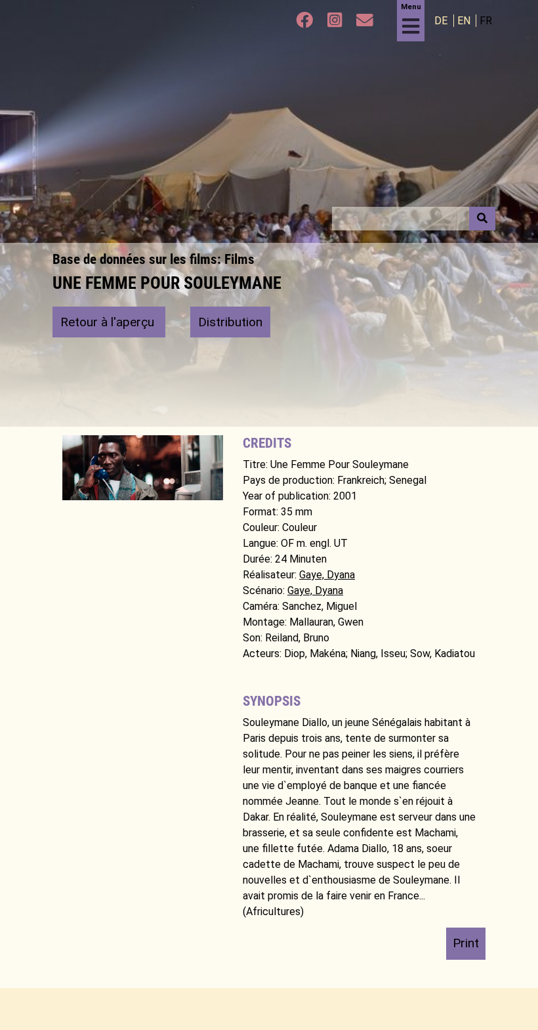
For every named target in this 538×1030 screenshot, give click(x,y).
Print (466, 943)
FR (486, 20)
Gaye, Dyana (327, 575)
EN (465, 20)
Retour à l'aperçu (108, 322)
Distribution (230, 322)
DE (442, 20)
